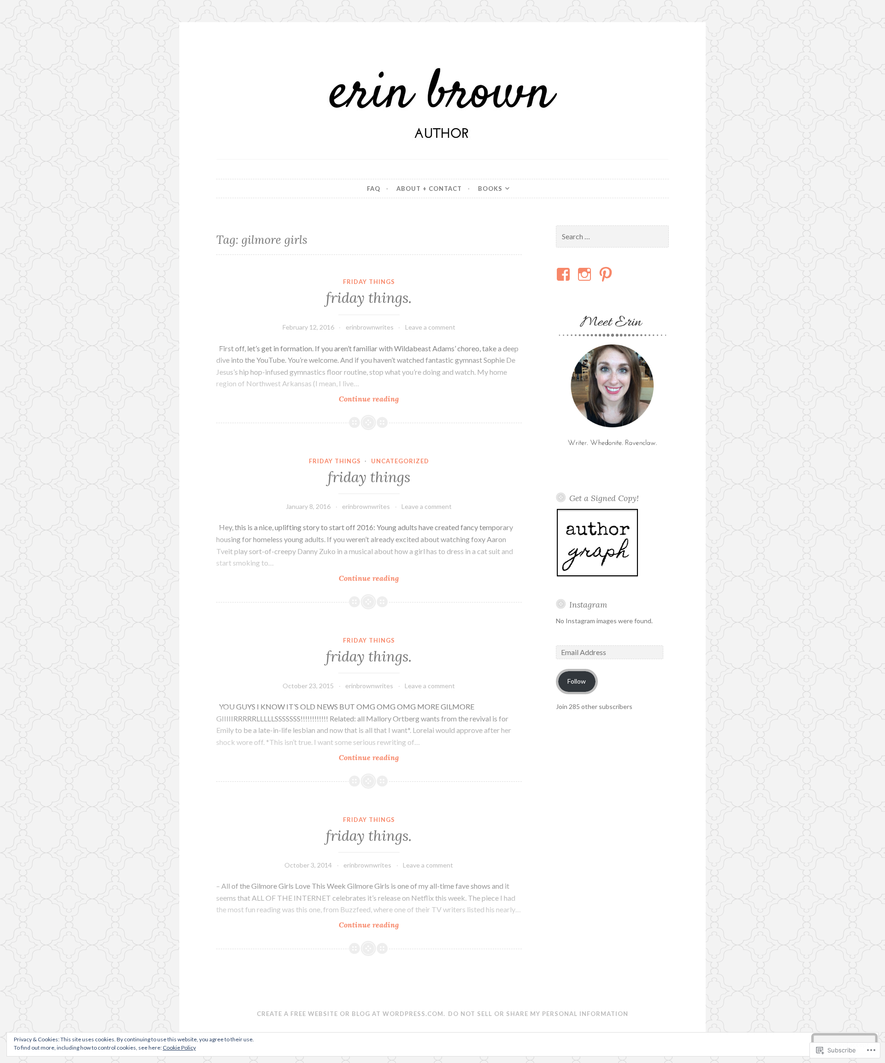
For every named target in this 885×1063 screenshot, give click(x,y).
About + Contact (429, 188)
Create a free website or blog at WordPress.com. (351, 1013)
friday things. (369, 298)
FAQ (373, 188)
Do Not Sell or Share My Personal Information (538, 1013)
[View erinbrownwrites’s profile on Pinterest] (607, 274)
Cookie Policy (179, 1047)
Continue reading (307, 399)
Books (490, 188)
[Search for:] (612, 237)
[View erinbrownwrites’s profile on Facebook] (565, 274)
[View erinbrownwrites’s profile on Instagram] (586, 274)
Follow (576, 681)
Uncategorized (400, 461)
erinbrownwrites (370, 327)
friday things (369, 281)
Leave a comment (430, 327)
